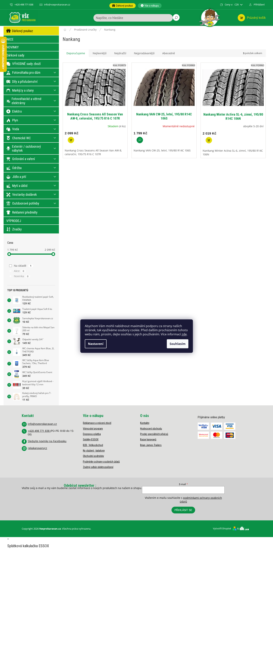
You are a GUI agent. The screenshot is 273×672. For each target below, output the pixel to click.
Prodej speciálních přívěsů (154, 434)
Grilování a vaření (23, 159)
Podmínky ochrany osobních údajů (101, 461)
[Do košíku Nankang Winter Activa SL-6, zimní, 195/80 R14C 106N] (209, 140)
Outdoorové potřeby (25, 203)
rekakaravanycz (37, 448)
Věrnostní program (93, 428)
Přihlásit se (183, 510)
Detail (140, 140)
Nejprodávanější (144, 53)
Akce (19, 271)
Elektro (17, 111)
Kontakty (144, 422)
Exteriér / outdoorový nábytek (26, 148)
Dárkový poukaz (22, 31)
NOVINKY (12, 47)
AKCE (10, 39)
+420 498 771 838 (39, 431)
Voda (15, 129)
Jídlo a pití (19, 177)
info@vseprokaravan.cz (42, 424)
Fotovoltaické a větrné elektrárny (26, 101)
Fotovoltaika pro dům (26, 72)
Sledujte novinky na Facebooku (47, 441)
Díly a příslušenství (25, 82)
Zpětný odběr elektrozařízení (98, 467)
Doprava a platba (92, 434)
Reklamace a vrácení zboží (97, 422)
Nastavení (95, 344)
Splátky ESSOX (91, 439)
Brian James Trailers (151, 445)
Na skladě (23, 265)
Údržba (17, 168)
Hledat (176, 17)
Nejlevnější (100, 53)
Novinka (21, 276)
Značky (17, 229)
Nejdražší (120, 53)
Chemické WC (21, 138)
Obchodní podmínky (93, 456)
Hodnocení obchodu (151, 428)
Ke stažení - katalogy (94, 450)
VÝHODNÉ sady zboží (26, 64)
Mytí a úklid (19, 186)
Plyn (15, 120)
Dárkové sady (15, 55)
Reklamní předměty (25, 212)
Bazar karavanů (148, 439)
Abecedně (168, 53)
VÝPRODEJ (13, 221)
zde (184, 334)
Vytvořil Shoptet (222, 528)
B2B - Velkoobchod (93, 445)
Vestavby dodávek (24, 194)
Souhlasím (178, 344)
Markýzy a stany (23, 90)
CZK (237, 4)
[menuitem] (122, 5)
